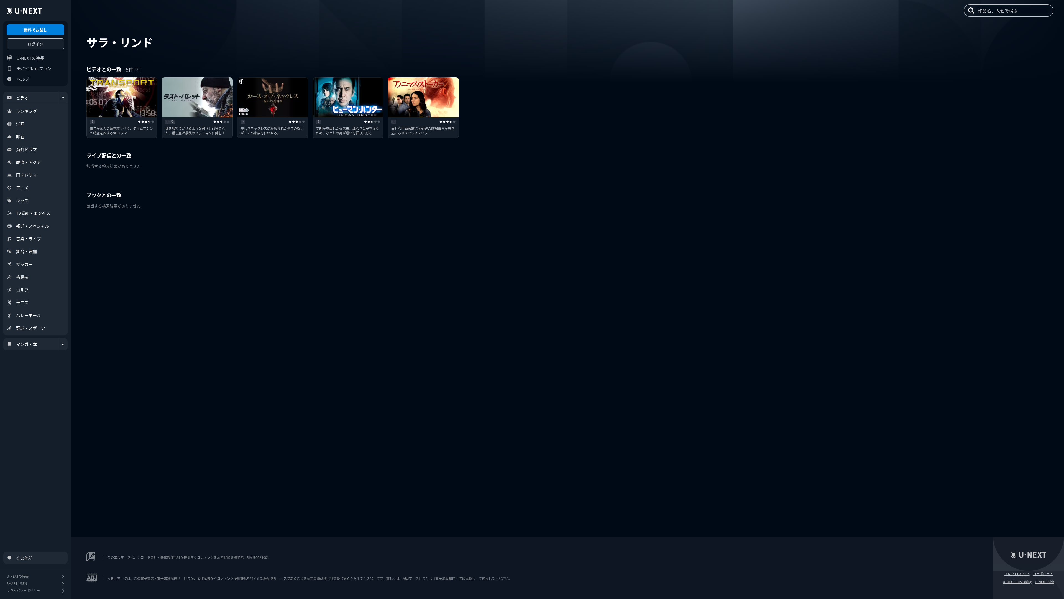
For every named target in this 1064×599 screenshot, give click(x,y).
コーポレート (1043, 574)
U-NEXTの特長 (30, 58)
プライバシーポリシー (23, 590)
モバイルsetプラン (34, 68)
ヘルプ (23, 79)
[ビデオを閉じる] (63, 98)
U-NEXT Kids (1044, 582)
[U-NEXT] (24, 11)
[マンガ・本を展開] (63, 344)
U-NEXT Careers (1017, 574)
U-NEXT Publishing (1017, 582)
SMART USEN (17, 583)
